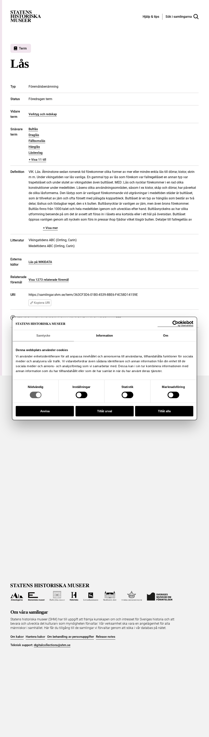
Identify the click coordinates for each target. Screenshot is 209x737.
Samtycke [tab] (43, 335)
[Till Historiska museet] (74, 596)
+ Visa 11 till (37, 159)
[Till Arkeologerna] (16, 596)
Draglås (34, 135)
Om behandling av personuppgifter (70, 637)
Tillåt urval (104, 411)
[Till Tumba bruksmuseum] (131, 596)
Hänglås (34, 147)
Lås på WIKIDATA (40, 262)
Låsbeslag (36, 153)
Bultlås (33, 129)
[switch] (81, 395)
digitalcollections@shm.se (52, 645)
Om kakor (17, 637)
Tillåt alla (164, 411)
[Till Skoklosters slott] (110, 596)
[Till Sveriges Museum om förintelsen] (159, 596)
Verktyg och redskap (43, 114)
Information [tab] (104, 335)
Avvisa (45, 411)
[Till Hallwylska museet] (57, 596)
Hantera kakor (35, 637)
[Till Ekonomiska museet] (36, 596)
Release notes (105, 637)
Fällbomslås (37, 141)
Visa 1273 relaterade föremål (49, 280)
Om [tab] (165, 335)
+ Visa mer (50, 228)
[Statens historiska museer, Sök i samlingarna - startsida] (25, 16)
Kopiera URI (42, 303)
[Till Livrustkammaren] (90, 596)
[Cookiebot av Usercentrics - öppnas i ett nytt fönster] (175, 323)
